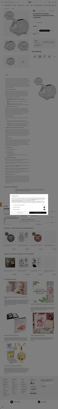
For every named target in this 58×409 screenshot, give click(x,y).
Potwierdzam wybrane (20, 212)
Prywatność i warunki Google (31, 200)
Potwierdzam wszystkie (38, 212)
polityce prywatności (34, 199)
